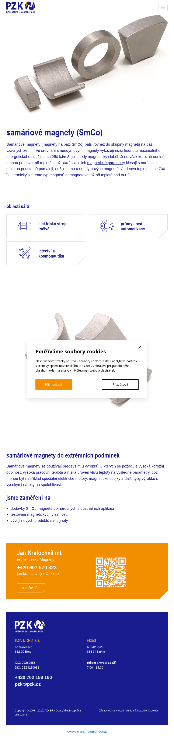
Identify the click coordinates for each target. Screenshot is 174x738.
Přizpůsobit (120, 384)
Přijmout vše (54, 384)
